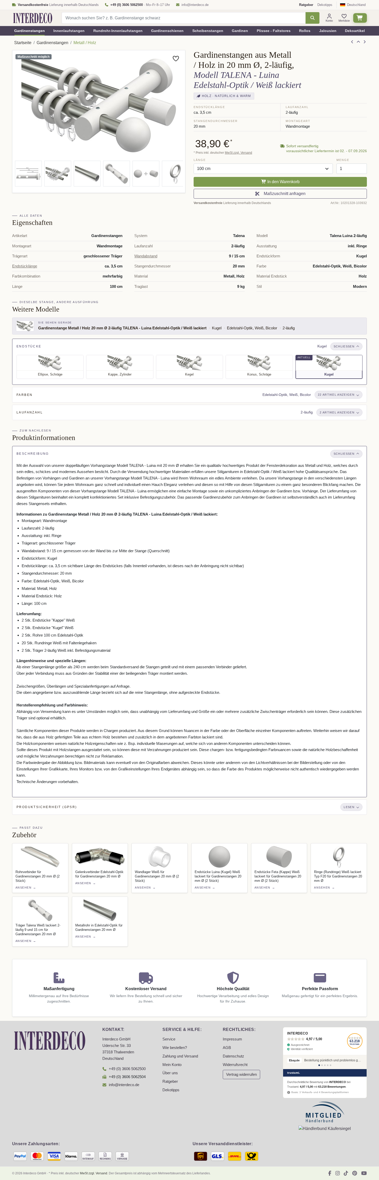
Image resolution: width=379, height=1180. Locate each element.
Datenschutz (233, 1056)
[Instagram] (337, 1173)
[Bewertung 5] (330, 1065)
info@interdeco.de (195, 5)
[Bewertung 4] (327, 1065)
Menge (342, 159)
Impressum (232, 1039)
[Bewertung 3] (325, 1065)
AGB (227, 1048)
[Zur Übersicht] (358, 42)
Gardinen (240, 31)
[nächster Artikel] (364, 42)
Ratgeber (170, 1081)
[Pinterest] (354, 1173)
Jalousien (327, 31)
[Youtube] (364, 1173)
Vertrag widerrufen (241, 1074)
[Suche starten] (312, 18)
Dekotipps (324, 5)
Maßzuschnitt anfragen (284, 193)
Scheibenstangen (207, 31)
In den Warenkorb (283, 182)
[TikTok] (346, 1173)
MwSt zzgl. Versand (238, 152)
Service (168, 1039)
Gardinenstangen (29, 31)
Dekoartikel (355, 31)
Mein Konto (172, 1065)
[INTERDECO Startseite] (32, 18)
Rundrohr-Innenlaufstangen (118, 31)
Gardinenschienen (167, 31)
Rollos (304, 31)
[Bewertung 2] (322, 1065)
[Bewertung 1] (319, 1065)
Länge (199, 159)
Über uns (170, 1073)
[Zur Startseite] (49, 1040)
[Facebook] (329, 1173)
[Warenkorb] (360, 18)
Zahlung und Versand (180, 1056)
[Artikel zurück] (352, 42)
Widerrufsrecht (235, 1065)
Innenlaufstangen (69, 31)
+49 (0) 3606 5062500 (127, 1069)
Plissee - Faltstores (274, 31)
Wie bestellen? (174, 1048)
